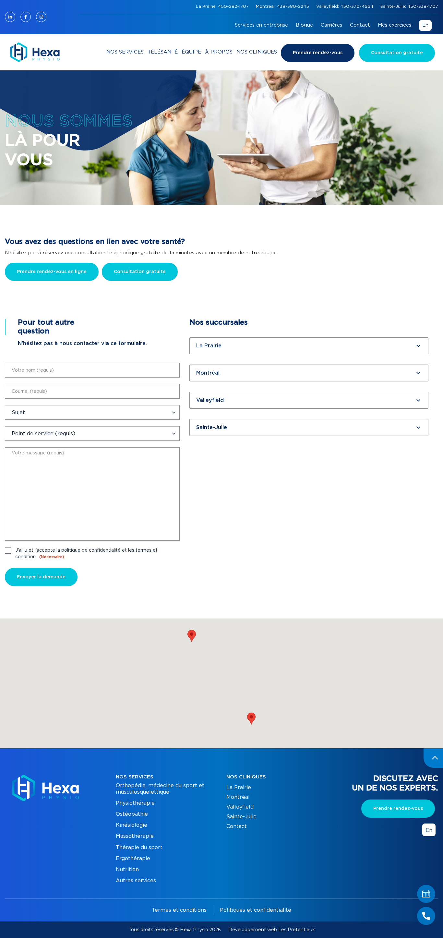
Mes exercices (394, 25)
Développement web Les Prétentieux (271, 929)
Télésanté (163, 52)
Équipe (191, 52)
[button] (251, 719)
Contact (360, 25)
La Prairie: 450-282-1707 (223, 7)
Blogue (304, 25)
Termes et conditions (179, 910)
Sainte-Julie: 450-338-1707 (409, 7)
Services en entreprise (261, 25)
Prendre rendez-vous (317, 53)
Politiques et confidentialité (255, 910)
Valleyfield (240, 807)
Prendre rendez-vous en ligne (52, 272)
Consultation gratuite (397, 53)
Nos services (125, 52)
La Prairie (238, 787)
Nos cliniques (256, 52)
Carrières (331, 25)
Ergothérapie (133, 858)
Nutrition (127, 869)
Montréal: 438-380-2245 (283, 7)
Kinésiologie (131, 825)
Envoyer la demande (41, 577)
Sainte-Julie (241, 816)
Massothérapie (135, 836)
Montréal (238, 797)
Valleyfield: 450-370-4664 (345, 7)
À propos (219, 52)
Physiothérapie (135, 803)
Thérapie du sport (139, 847)
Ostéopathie (132, 814)
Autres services (136, 880)
